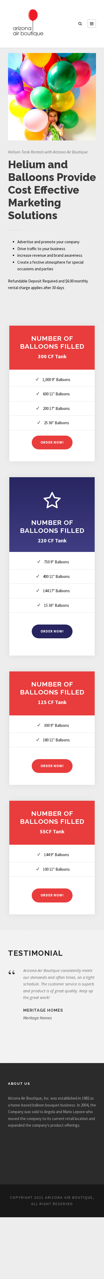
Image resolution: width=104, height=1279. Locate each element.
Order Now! (52, 442)
